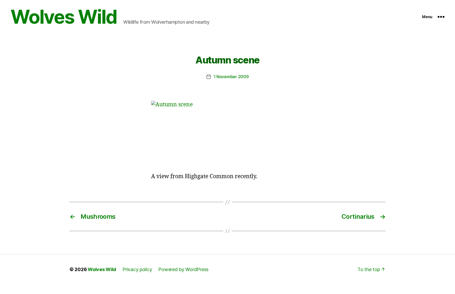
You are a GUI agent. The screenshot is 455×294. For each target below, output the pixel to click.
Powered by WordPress (183, 269)
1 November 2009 (231, 76)
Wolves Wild (64, 16)
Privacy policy (137, 269)
